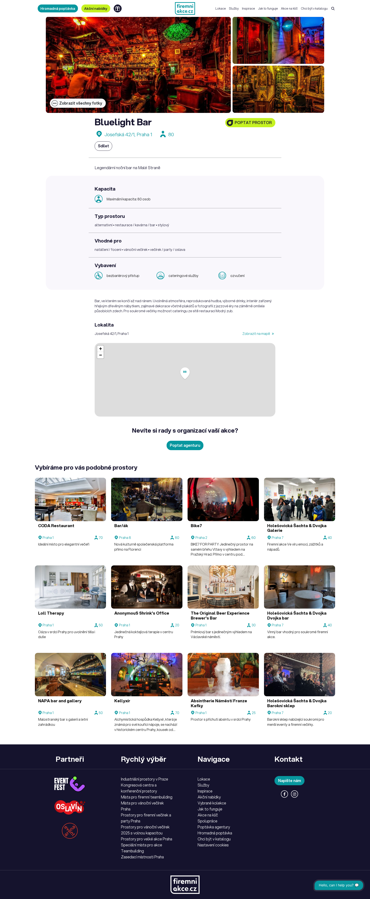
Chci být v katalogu (314, 8)
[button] (185, 373)
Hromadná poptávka (57, 8)
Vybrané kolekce (212, 803)
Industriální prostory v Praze (144, 779)
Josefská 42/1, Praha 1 (128, 134)
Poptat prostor (253, 122)
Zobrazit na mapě (256, 333)
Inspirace (248, 8)
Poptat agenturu (185, 445)
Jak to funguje (268, 8)
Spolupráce (207, 821)
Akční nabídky (95, 8)
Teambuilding (132, 851)
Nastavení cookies (213, 845)
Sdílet (103, 146)
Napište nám (289, 780)
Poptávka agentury (214, 827)
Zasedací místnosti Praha (142, 857)
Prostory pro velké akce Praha (146, 839)
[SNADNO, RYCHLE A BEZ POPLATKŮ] (185, 8)
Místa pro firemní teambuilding (146, 797)
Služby (234, 8)
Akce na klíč (289, 8)
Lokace (220, 8)
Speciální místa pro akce (141, 845)
